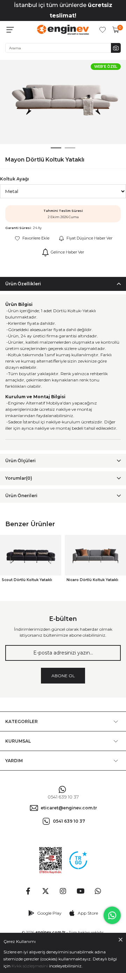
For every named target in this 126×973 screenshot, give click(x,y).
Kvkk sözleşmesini (30, 965)
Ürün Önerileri (21, 495)
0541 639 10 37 (63, 797)
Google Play (49, 913)
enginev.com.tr (50, 932)
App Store (88, 913)
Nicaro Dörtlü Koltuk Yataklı (92, 580)
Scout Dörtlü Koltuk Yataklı (27, 580)
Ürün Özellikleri (23, 283)
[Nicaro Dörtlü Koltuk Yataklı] (95, 555)
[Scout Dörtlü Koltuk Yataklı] (30, 555)
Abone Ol (63, 675)
